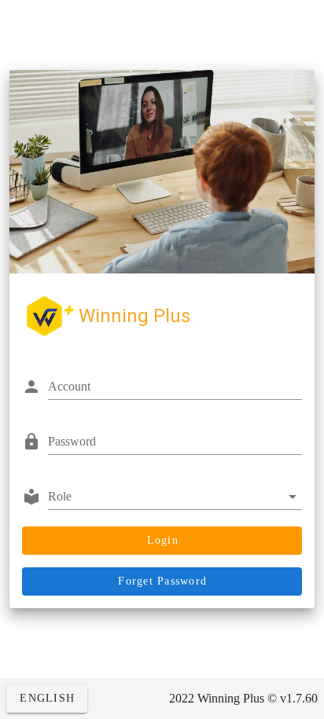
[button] (175, 496)
